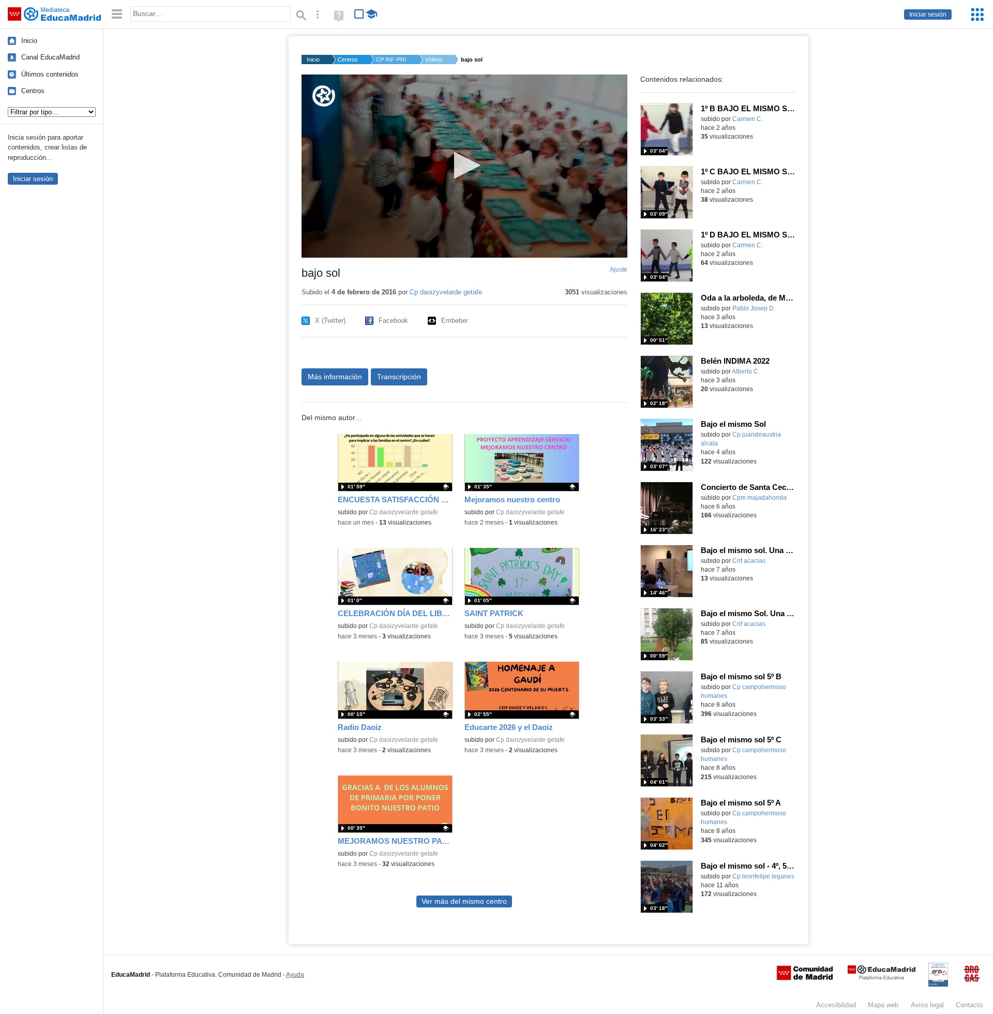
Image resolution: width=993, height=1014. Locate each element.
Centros (32, 91)
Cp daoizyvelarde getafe (446, 292)
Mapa (883, 1005)
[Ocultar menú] (117, 14)
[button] (464, 165)
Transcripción (399, 376)
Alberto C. (746, 371)
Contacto (969, 1005)
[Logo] (324, 96)
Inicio (29, 40)
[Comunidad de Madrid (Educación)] (805, 978)
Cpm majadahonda (759, 498)
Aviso (927, 1005)
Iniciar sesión (927, 14)
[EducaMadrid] (881, 977)
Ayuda (295, 974)
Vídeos (434, 59)
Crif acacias (748, 561)
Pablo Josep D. (753, 308)
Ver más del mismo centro (464, 901)
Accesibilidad (836, 1005)
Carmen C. (747, 119)
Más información (335, 376)
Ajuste (618, 269)
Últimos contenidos (50, 74)
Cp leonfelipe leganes (763, 876)
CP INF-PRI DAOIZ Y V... (391, 59)
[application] (464, 166)
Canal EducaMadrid (50, 57)
